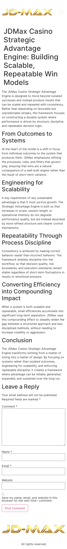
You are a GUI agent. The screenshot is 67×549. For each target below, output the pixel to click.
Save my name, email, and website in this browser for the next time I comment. (29, 499)
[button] (62, 13)
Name (7, 451)
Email (6, 465)
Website (7, 480)
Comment (9, 406)
